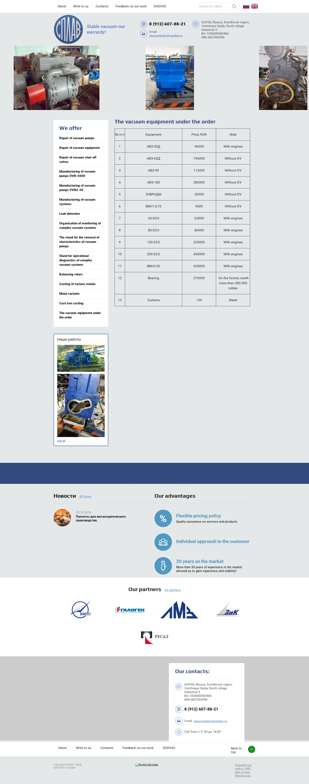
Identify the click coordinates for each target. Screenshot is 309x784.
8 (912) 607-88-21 (167, 23)
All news (85, 496)
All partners (173, 590)
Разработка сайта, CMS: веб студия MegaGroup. (243, 770)
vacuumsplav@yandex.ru (165, 35)
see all (61, 440)
